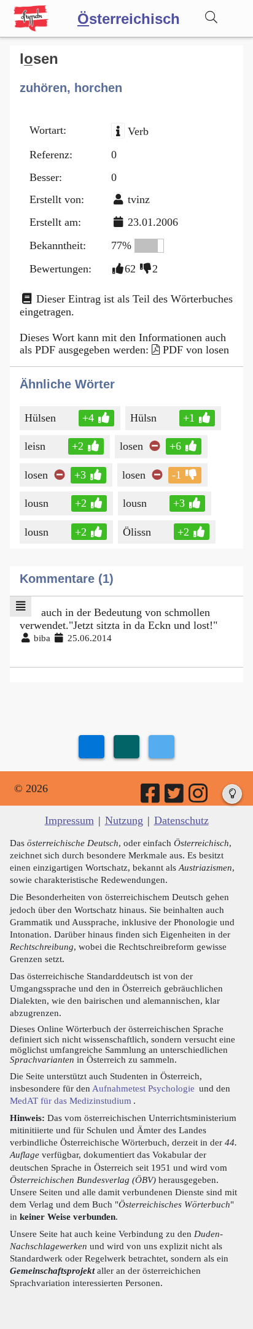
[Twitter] (175, 798)
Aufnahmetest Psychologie (143, 1088)
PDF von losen (196, 350)
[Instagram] (199, 798)
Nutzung (124, 820)
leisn (35, 446)
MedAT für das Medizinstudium (70, 1100)
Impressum (69, 820)
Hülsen (40, 418)
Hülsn (143, 418)
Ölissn (137, 532)
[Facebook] (151, 798)
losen (131, 446)
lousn (37, 503)
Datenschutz (181, 820)
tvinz (139, 199)
